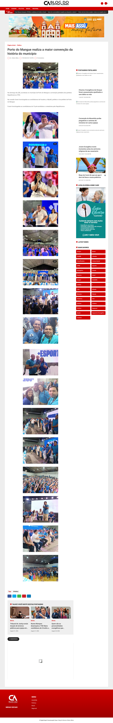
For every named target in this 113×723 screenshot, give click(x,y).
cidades (94, 256)
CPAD (78, 265)
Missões (79, 294)
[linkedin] (29, 596)
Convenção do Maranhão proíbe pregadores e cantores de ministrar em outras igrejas (90, 120)
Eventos (79, 275)
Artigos (79, 251)
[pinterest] (24, 596)
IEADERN (13, 8)
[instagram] (7, 3)
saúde (79, 313)
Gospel (79, 280)
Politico (79, 308)
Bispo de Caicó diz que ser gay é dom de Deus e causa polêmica (90, 176)
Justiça (79, 284)
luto (78, 289)
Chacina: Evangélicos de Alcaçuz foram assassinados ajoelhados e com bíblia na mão (90, 92)
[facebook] (5, 3)
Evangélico (80, 270)
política (94, 303)
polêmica (79, 298)
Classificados (80, 261)
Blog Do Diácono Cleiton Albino (66, 720)
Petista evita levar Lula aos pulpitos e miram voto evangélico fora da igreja (73, 12)
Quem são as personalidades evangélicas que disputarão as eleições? (42, 12)
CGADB (79, 256)
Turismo (79, 317)
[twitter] (14, 596)
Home (7, 8)
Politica (21, 8)
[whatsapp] (19, 596)
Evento (94, 270)
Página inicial (12, 45)
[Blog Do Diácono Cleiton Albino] (56, 5)
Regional (35, 8)
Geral (93, 275)
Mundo (94, 294)
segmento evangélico (98, 313)
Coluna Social (96, 261)
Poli (93, 298)
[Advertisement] (87, 55)
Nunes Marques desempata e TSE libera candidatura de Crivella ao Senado (40, 626)
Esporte (94, 265)
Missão (94, 289)
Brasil (28, 8)
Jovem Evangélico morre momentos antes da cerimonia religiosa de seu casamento (89, 149)
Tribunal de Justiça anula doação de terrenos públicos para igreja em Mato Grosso (19, 626)
